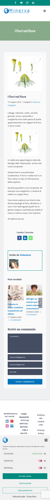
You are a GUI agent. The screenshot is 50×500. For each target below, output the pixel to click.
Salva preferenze (25, 490)
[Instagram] (7, 426)
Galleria (16, 296)
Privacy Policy (31, 496)
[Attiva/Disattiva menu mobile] (44, 11)
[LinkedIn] (12, 426)
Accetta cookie (25, 476)
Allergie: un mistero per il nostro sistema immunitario (34, 287)
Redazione (25, 254)
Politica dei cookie (19, 496)
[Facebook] (7, 421)
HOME (24, 414)
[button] (46, 440)
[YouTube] (12, 421)
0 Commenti (16, 320)
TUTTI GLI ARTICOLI (24, 422)
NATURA (24, 427)
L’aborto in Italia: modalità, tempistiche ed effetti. (15, 290)
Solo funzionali (25, 483)
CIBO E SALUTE (24, 431)
